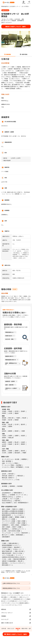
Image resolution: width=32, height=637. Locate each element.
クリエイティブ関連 (8, 467)
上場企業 (4, 499)
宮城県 (23, 411)
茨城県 (4, 420)
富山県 (10, 424)
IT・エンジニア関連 (8, 465)
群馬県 (17, 420)
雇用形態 (18, 628)
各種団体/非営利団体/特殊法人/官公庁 (13, 557)
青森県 (10, 411)
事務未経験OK (18, 493)
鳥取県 (4, 442)
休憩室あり (24, 525)
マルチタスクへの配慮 (8, 521)
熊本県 (23, 451)
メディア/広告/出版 (7, 555)
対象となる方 (10, 628)
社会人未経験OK (7, 503)
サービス (18, 555)
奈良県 (23, 436)
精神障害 (12, 486)
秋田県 (4, 413)
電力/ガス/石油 (17, 553)
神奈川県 (11, 418)
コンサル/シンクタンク (17, 563)
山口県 (4, 444)
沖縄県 (24, 453)
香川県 (17, 444)
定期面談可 (5, 525)
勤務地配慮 (19, 535)
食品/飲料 (17, 547)
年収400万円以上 (7, 501)
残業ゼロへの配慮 (17, 509)
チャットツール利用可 (8, 523)
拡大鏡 (4, 531)
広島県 (23, 442)
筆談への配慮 (21, 523)
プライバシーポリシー (7, 613)
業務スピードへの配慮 (8, 519)
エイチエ (16, 603)
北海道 (4, 411)
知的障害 (19, 486)
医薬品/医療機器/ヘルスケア (10, 545)
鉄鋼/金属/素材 (13, 543)
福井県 (23, 424)
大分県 (4, 453)
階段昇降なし (6, 529)
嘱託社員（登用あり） (8, 478)
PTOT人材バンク (8, 603)
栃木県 (10, 420)
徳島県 (10, 444)
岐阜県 (4, 431)
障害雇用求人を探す (10, 570)
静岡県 (10, 431)
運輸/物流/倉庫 (6, 553)
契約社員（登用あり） (8, 476)
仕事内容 (3, 628)
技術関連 (18, 465)
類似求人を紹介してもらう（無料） (16, 27)
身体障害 (4, 486)
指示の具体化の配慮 (14, 531)
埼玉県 (24, 418)
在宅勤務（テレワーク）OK (18, 495)
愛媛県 (23, 444)
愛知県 (17, 431)
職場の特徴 (24, 628)
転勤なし (4, 495)
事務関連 (24, 459)
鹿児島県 (17, 453)
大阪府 (4, 436)
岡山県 (17, 442)
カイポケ (9, 605)
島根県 (10, 442)
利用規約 (3, 616)
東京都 (4, 418)
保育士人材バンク (8, 599)
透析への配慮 (6, 527)
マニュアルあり (6, 533)
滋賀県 (4, 438)
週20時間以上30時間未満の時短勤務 (12, 513)
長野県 (10, 426)
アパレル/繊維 (6, 549)
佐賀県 (10, 451)
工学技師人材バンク (14, 601)
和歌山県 (11, 438)
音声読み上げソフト (18, 529)
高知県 (4, 446)
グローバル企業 (14, 499)
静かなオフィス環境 (8, 535)
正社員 (4, 474)
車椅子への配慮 (16, 527)
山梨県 (4, 426)
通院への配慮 (6, 509)
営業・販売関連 (6, 461)
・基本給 (4, 158)
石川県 (17, 424)
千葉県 (18, 418)
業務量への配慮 (19, 517)
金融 (9, 559)
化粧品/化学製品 (7, 547)
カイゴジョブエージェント (19, 595)
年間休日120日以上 (7, 497)
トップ (2, 570)
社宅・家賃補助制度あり (21, 503)
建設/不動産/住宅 (7, 551)
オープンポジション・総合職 (10, 459)
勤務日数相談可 (6, 515)
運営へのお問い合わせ (7, 623)
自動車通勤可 (6, 537)
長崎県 (17, 451)
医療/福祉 (5, 563)
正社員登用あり (6, 493)
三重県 (23, 431)
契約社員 (11, 474)
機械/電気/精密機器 (19, 559)
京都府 (10, 436)
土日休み (18, 497)
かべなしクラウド (17, 605)
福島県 (17, 413)
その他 (27, 467)
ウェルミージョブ (6, 595)
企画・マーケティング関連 (10, 463)
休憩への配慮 (15, 525)
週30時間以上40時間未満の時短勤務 (12, 511)
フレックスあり (18, 515)
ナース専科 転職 (11, 597)
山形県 (10, 413)
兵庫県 (17, 436)
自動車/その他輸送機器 (9, 561)
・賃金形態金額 (6, 160)
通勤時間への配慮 (7, 517)
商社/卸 (20, 561)
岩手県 (17, 411)
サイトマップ (4, 619)
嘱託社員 (20, 476)
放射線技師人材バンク (20, 599)
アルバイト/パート (7, 480)
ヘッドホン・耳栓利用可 (21, 533)
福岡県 (4, 451)
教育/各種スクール (7, 565)
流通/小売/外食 (19, 551)
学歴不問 (17, 501)
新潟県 (4, 424)
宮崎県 (10, 453)
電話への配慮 (21, 521)
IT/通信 (4, 543)
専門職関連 (19, 467)
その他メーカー (17, 549)
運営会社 (3, 609)
